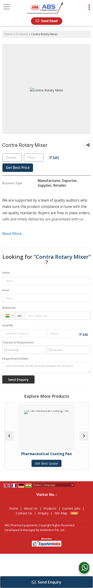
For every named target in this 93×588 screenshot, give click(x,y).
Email (5, 290)
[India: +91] (8, 316)
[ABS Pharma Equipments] (44, 8)
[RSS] (74, 513)
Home (9, 34)
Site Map (60, 513)
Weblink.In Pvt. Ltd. (52, 530)
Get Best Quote (44, 463)
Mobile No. (9, 308)
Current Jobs (71, 508)
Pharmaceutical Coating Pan (45, 454)
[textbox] (34, 157)
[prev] (9, 435)
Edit (55, 157)
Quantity (7, 325)
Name (6, 273)
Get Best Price (18, 167)
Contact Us (24, 513)
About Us (30, 508)
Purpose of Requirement (18, 342)
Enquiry (43, 513)
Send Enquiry (49, 582)
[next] (83, 435)
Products (22, 34)
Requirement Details (15, 358)
